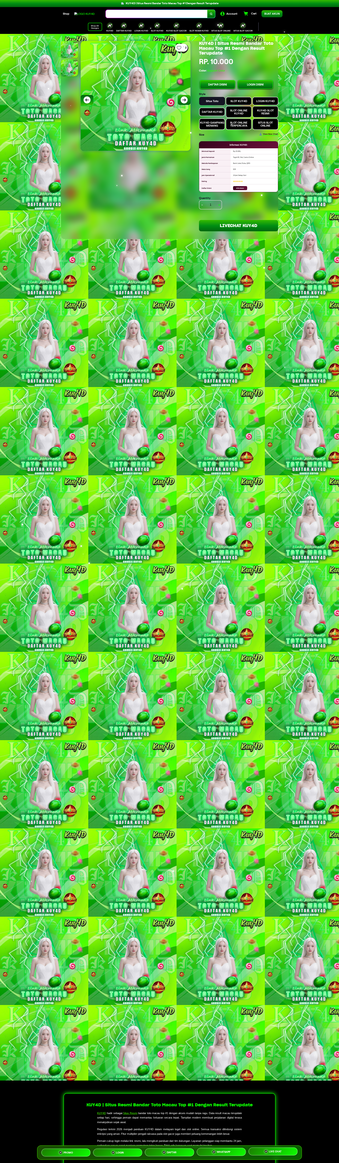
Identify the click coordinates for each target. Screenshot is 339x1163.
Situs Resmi (130, 1113)
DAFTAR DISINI (217, 84)
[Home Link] (84, 13)
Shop (66, 13)
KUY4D (101, 1113)
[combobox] (156, 14)
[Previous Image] (87, 100)
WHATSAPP (223, 1151)
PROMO (68, 1151)
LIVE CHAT (275, 1151)
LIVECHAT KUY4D (238, 225)
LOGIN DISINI (255, 84)
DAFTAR (172, 1151)
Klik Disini (240, 188)
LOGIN (120, 1151)
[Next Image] (184, 100)
